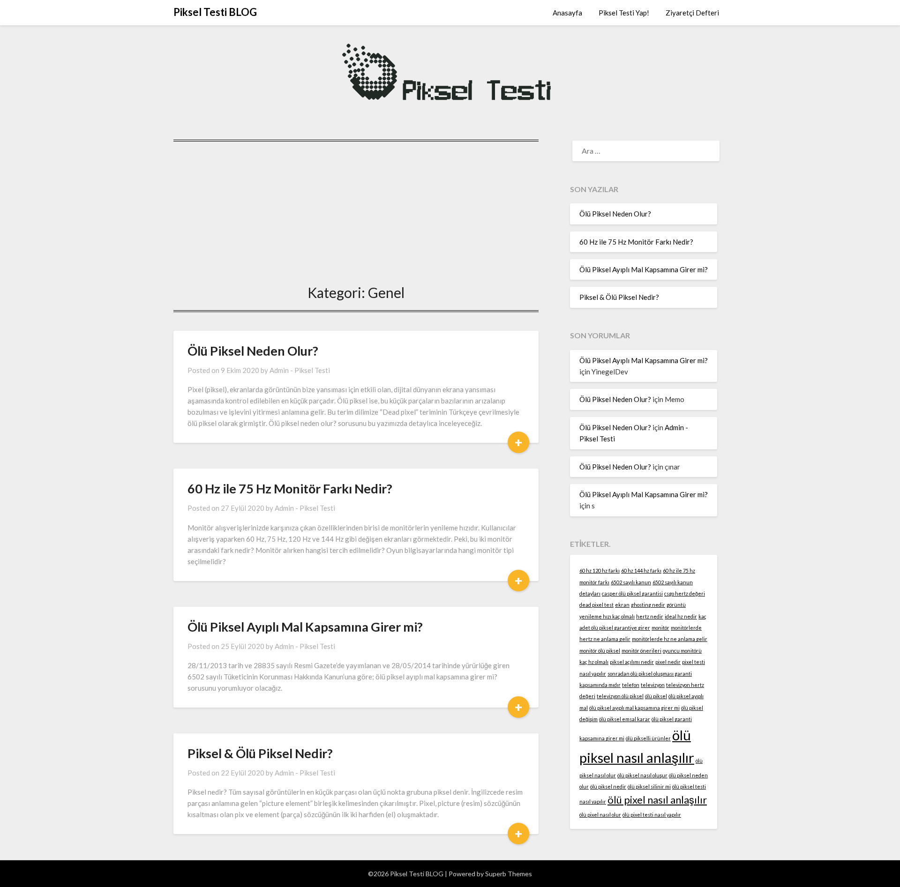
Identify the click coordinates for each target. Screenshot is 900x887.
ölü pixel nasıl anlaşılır (657, 799)
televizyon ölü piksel (620, 696)
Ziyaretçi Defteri (692, 12)
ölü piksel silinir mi (649, 786)
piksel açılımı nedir (632, 662)
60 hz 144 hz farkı (641, 570)
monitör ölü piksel (599, 651)
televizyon (653, 685)
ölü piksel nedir (608, 786)
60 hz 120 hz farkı (599, 570)
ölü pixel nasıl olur (600, 815)
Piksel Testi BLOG (215, 12)
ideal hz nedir (681, 616)
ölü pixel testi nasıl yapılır (651, 815)
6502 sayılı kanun (631, 582)
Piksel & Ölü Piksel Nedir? (260, 753)
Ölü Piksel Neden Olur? (253, 350)
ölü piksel (656, 696)
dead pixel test (596, 605)
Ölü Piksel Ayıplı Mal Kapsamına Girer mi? (305, 626)
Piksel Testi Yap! (624, 12)
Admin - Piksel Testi (300, 370)
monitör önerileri (641, 651)
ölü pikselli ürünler (648, 738)
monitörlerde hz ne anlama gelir (669, 639)
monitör (660, 628)
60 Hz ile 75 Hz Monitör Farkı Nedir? (290, 488)
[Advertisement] (356, 210)
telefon (630, 685)
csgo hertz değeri (684, 593)
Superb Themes (508, 874)
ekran (622, 605)
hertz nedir (649, 616)
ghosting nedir (648, 605)
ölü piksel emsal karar (624, 719)
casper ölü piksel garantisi (632, 593)
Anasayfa (567, 12)
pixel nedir (668, 662)
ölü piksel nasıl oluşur (642, 775)
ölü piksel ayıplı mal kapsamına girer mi (634, 708)
